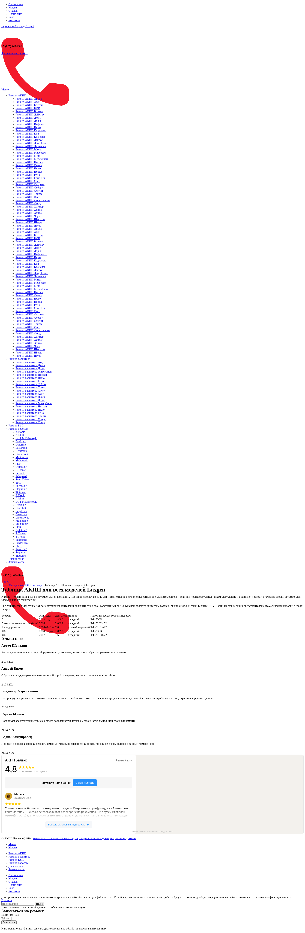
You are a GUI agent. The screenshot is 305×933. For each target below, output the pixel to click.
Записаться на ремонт (14, 53)
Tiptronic (21, 492)
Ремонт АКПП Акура (29, 98)
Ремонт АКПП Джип (28, 117)
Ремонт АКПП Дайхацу (30, 114)
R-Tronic (21, 469)
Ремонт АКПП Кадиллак (31, 130)
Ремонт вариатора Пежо (30, 377)
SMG (19, 482)
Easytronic (21, 447)
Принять (6, 900)
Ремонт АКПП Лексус (29, 139)
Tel (3, 918)
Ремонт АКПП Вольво (29, 111)
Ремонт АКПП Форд (28, 203)
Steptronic (21, 488)
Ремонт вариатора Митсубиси (34, 371)
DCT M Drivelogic (26, 438)
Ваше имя (7, 914)
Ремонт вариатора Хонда (31, 387)
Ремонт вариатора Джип (30, 365)
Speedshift (21, 485)
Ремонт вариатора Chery (30, 390)
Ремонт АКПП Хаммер (30, 206)
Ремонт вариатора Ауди (30, 362)
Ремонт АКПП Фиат (28, 197)
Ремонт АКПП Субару (29, 187)
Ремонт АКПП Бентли (29, 104)
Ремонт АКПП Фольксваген (33, 200)
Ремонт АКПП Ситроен (30, 184)
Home (5, 585)
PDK (18, 463)
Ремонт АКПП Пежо (28, 168)
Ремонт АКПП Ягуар (28, 225)
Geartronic (21, 450)
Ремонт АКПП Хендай (29, 209)
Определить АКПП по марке (27, 585)
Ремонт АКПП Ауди (28, 101)
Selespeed (21, 476)
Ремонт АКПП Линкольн (31, 146)
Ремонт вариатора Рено (30, 381)
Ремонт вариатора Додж (30, 368)
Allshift (20, 435)
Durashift (21, 444)
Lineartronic (22, 454)
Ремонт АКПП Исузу (28, 127)
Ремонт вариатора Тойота (31, 384)
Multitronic (22, 460)
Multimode (22, 457)
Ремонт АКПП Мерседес (31, 152)
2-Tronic (20, 431)
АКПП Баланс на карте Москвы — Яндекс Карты (152, 832)
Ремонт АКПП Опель (29, 165)
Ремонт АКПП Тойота (29, 193)
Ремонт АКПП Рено (28, 174)
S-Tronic (20, 473)
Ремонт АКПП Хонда (29, 212)
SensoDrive (22, 479)
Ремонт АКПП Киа (27, 133)
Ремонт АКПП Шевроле (30, 219)
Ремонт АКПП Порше (29, 171)
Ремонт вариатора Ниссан (31, 374)
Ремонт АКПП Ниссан (29, 162)
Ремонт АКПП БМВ (28, 108)
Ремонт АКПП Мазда (28, 149)
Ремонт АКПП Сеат (28, 181)
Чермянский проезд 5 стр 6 (17, 26)
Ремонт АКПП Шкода (29, 222)
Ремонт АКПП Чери (28, 216)
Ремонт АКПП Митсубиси (32, 158)
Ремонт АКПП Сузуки (29, 190)
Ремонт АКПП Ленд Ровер (32, 143)
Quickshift (21, 466)
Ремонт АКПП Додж (28, 120)
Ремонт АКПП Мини (28, 155)
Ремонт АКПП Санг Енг (30, 177)
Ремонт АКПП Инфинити (31, 124)
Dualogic (21, 441)
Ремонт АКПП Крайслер (31, 136)
